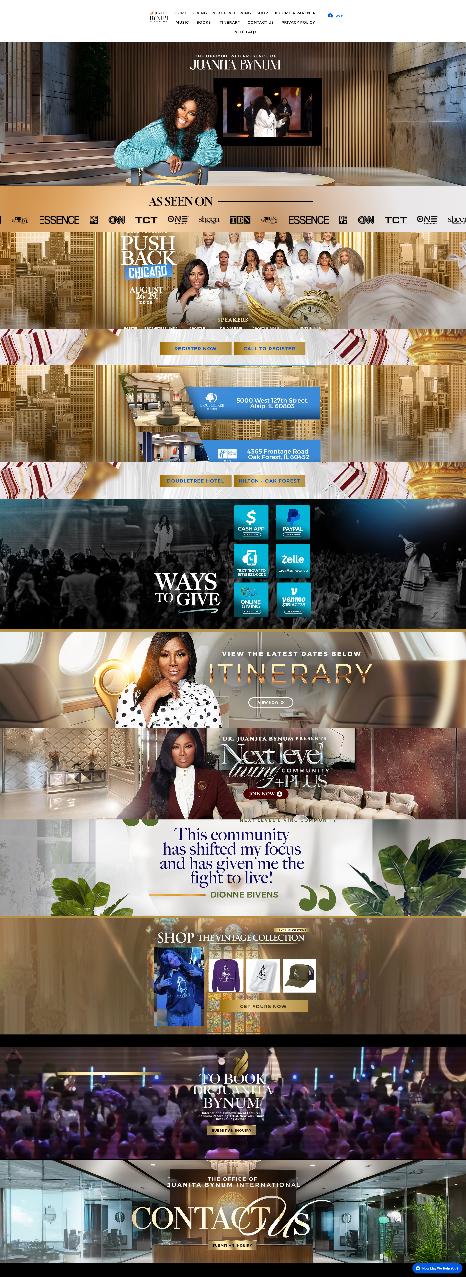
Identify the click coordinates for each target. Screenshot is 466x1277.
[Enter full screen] (317, 141)
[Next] (445, 114)
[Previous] (20, 114)
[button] (199, 1022)
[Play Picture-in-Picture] (311, 141)
